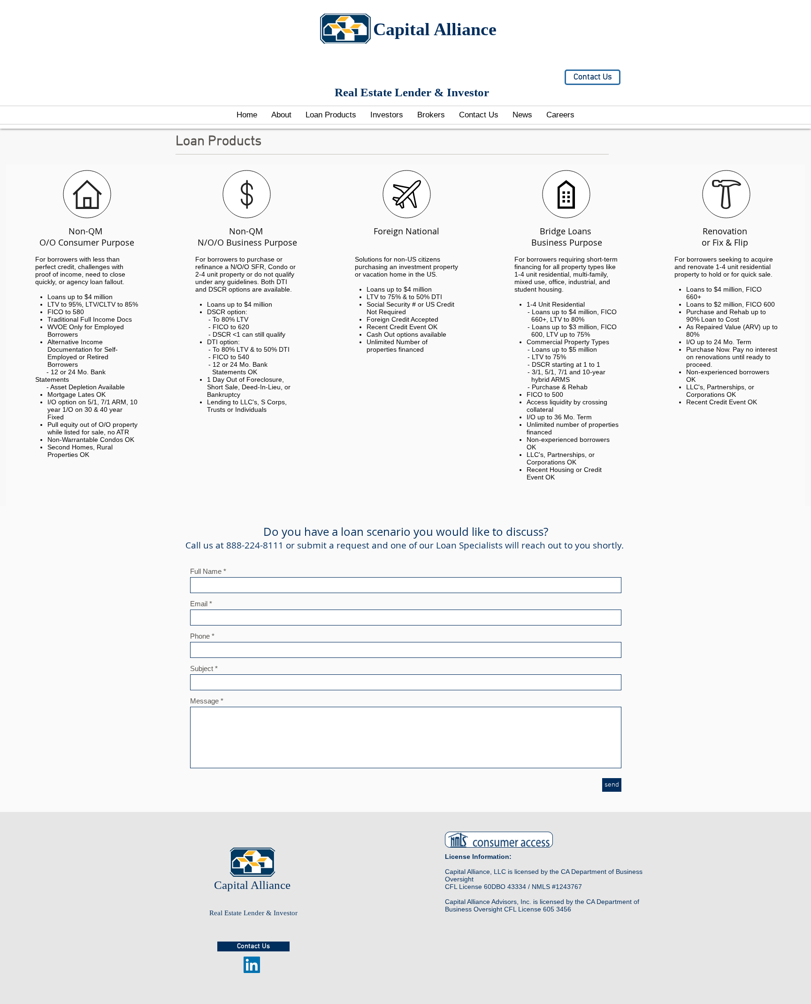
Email (198, 603)
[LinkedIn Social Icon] (252, 965)
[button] (386, 115)
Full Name (206, 571)
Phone (200, 636)
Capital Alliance (435, 29)
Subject (201, 668)
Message (204, 700)
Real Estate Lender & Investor (253, 913)
